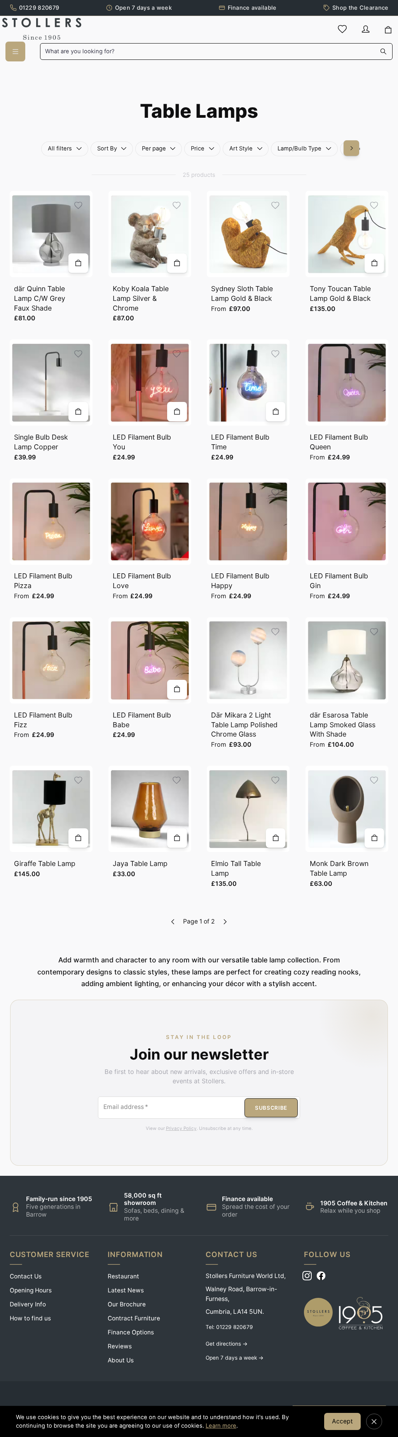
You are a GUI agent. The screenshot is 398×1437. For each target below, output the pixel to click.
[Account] (365, 28)
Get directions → (227, 1344)
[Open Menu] (15, 51)
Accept (342, 1421)
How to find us (30, 1318)
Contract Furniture (134, 1318)
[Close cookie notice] (374, 1422)
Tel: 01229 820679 (229, 1327)
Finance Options (131, 1332)
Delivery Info (28, 1304)
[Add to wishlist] (78, 205)
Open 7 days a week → (235, 1358)
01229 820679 (39, 7)
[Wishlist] (342, 28)
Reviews (120, 1346)
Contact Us (26, 1276)
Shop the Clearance (360, 7)
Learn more (221, 1425)
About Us (121, 1360)
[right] (351, 148)
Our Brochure (127, 1304)
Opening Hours (31, 1290)
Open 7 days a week (143, 7)
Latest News (126, 1290)
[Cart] (388, 30)
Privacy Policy (181, 1128)
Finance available (252, 7)
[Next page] (224, 921)
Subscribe (271, 1107)
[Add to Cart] (78, 263)
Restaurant (123, 1276)
